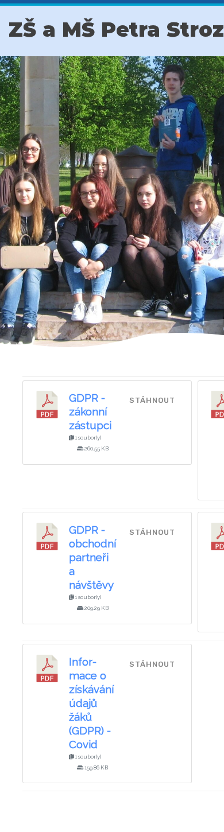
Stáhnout (152, 400)
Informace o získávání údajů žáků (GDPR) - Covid (91, 703)
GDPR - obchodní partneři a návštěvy (92, 557)
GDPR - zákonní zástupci (90, 411)
